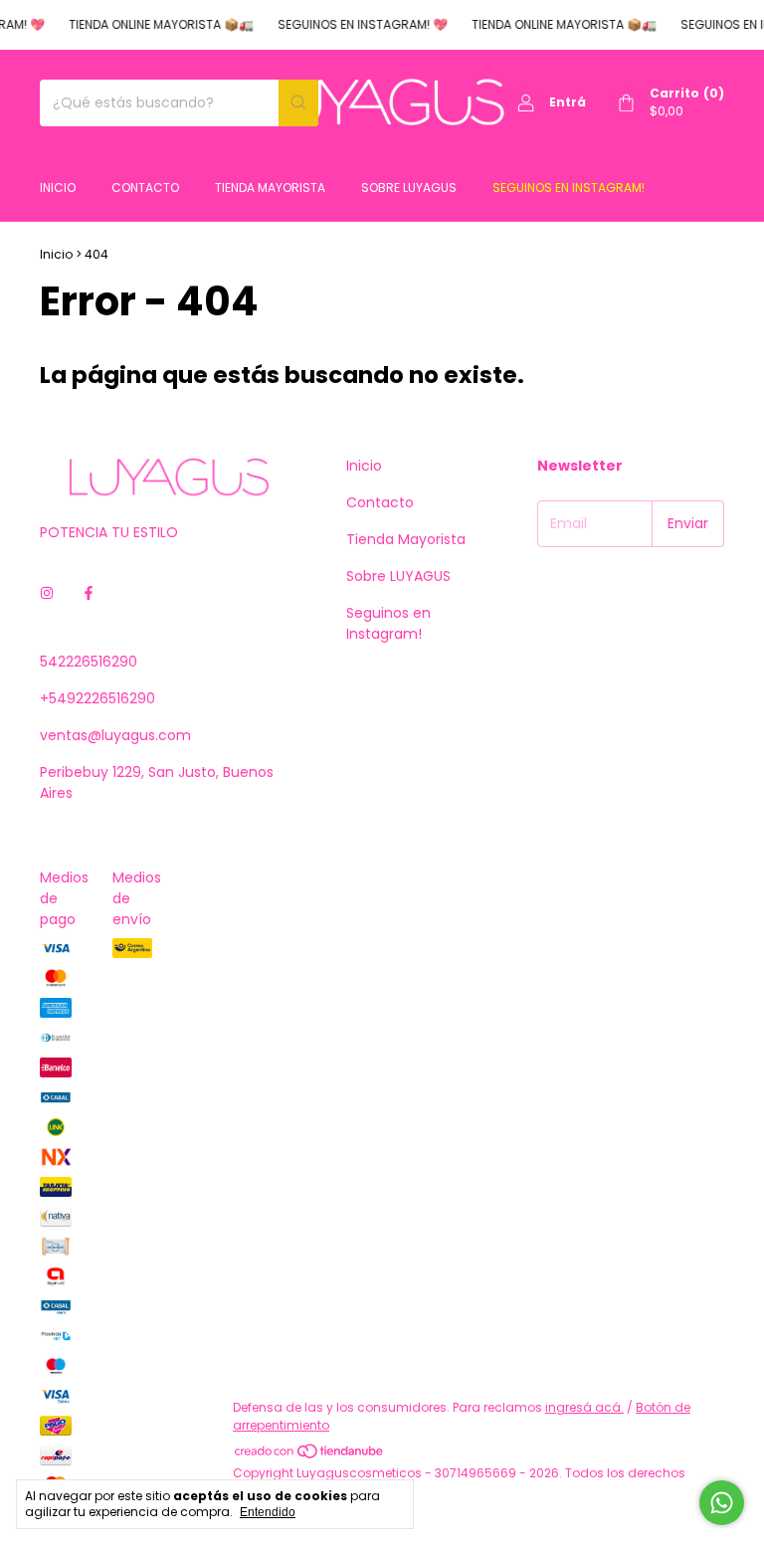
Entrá (567, 102)
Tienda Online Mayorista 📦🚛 (154, 24)
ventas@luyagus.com (115, 735)
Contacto (145, 187)
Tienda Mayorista (270, 187)
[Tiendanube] (310, 1455)
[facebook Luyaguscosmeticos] (89, 593)
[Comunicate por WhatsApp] (721, 1502)
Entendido (267, 1512)
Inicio (58, 187)
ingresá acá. (584, 1407)
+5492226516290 (97, 698)
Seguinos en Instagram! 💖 (356, 24)
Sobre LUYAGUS (409, 187)
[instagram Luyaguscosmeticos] (47, 593)
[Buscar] (298, 103)
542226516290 (88, 662)
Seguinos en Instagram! (568, 187)
